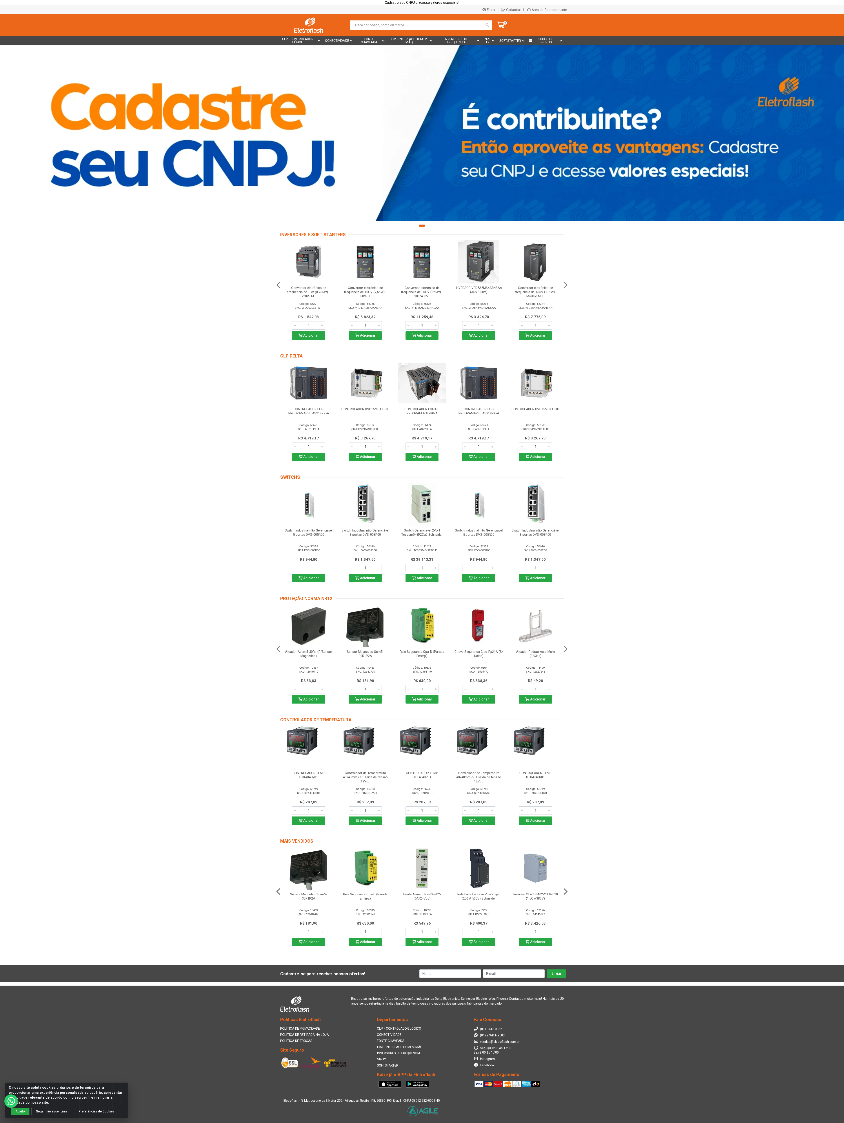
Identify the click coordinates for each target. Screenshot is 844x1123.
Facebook (486, 1065)
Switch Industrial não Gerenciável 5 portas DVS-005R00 (309, 532)
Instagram (487, 1059)
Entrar (491, 9)
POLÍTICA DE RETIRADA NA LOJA (304, 1035)
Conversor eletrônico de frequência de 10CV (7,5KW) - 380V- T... (365, 292)
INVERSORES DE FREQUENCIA (398, 1053)
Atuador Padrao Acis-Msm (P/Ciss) (535, 654)
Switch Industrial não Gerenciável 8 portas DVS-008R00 (365, 532)
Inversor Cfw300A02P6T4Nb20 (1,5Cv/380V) (535, 896)
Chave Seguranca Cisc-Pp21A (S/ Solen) (479, 654)
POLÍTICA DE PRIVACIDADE (300, 1028)
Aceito (20, 1111)
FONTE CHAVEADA (390, 1041)
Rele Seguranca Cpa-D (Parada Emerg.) (422, 654)
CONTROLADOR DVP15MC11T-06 (365, 409)
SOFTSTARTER (387, 1065)
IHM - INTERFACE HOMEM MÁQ (399, 1047)
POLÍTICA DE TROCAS (296, 1041)
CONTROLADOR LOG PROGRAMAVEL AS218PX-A (308, 411)
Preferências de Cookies (96, 1111)
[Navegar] (278, 285)
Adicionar (310, 335)
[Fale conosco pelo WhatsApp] (11, 1101)
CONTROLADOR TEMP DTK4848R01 (309, 775)
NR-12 (381, 1059)
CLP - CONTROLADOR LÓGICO (399, 1028)
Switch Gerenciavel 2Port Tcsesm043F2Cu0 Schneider (422, 532)
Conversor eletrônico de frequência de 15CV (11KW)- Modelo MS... (535, 292)
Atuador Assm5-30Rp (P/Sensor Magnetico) (308, 654)
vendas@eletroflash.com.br (499, 1042)
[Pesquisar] (487, 25)
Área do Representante (549, 9)
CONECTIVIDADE (389, 1035)
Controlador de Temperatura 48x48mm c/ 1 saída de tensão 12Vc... (365, 777)
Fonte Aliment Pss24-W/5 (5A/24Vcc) (422, 896)
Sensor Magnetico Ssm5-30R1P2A (365, 654)
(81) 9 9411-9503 (492, 1035)
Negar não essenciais (51, 1111)
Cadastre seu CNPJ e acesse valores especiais (421, 2)
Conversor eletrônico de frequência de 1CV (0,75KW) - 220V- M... (308, 292)
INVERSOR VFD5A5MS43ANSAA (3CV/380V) (478, 290)
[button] (422, 226)
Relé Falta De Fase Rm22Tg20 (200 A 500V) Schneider (478, 896)
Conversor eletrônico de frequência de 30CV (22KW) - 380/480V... (422, 292)
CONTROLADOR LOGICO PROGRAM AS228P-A (422, 411)
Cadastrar (513, 9)
